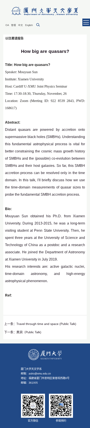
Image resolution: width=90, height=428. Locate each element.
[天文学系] (45, 11)
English (29, 25)
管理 (13, 25)
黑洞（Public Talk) (28, 332)
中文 (20, 25)
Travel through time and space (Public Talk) (46, 324)
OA (7, 25)
